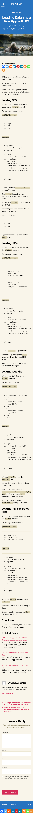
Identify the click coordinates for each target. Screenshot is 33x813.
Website (4, 767)
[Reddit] (10, 66)
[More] (3, 70)
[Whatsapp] (28, 66)
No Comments (25, 29)
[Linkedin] (14, 66)
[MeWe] (21, 66)
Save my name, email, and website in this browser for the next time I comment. (16, 777)
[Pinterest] (18, 66)
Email (4, 759)
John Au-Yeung (19, 26)
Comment (5, 732)
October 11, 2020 (10, 29)
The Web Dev (16, 4)
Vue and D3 (16, 13)
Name (4, 750)
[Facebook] (3, 66)
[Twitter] (7, 66)
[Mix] (25, 66)
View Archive (7, 694)
